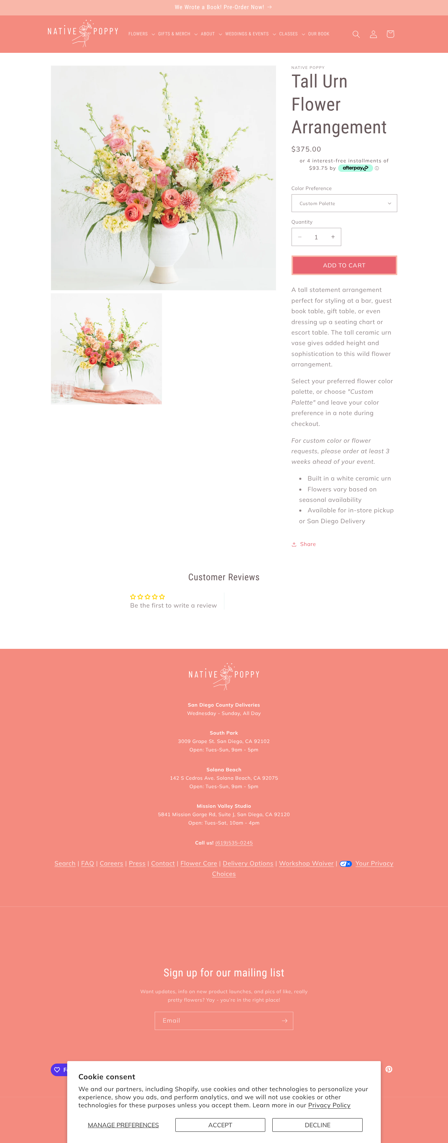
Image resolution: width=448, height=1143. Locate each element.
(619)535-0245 (234, 843)
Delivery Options (248, 863)
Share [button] (308, 544)
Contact (163, 863)
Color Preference (312, 188)
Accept (220, 1125)
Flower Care (199, 863)
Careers (111, 863)
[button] (143, 34)
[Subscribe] (284, 1021)
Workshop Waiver (306, 863)
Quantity (302, 222)
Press (137, 863)
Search (65, 863)
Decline (317, 1125)
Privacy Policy (329, 1105)
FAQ (87, 863)
